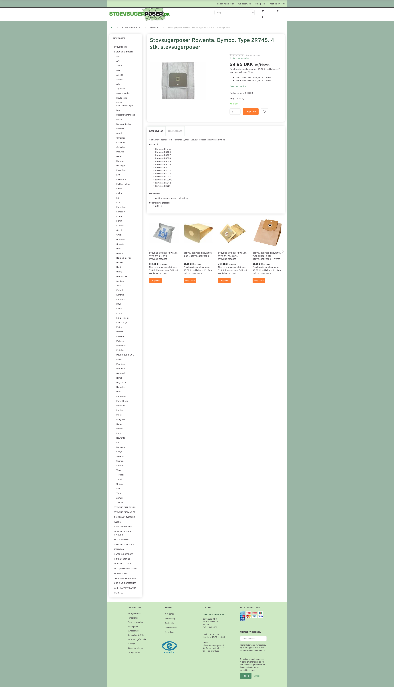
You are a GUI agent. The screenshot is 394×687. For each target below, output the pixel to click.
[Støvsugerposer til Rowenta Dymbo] (178, 80)
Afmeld (257, 675)
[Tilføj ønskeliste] (264, 111)
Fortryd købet (134, 652)
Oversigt (131, 643)
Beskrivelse (156, 131)
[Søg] (253, 12)
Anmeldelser (175, 131)
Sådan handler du (226, 3)
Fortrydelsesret (134, 613)
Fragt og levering (277, 3)
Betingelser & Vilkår (136, 635)
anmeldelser (253, 55)
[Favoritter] (264, 11)
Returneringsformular (137, 639)
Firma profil (259, 3)
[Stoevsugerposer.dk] (139, 13)
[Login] (264, 17)
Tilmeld (246, 675)
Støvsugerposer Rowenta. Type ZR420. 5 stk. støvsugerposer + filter (267, 255)
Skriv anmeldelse (240, 58)
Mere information (237, 85)
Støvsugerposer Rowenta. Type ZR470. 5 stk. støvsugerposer (232, 255)
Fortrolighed (133, 617)
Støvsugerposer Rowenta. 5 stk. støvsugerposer (198, 254)
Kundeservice (244, 3)
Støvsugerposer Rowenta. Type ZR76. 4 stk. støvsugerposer (163, 255)
